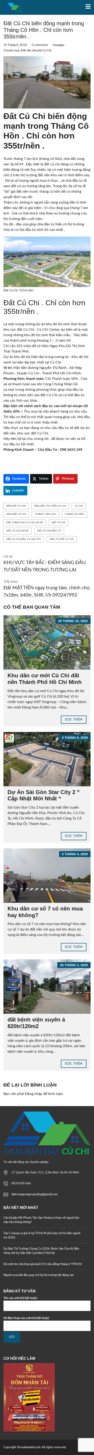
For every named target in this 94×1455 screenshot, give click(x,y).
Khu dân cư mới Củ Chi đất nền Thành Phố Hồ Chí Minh (45, 678)
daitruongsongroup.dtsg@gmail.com (34, 1194)
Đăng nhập (33, 1094)
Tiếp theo (47, 589)
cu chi (79, 506)
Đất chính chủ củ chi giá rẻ (24, 522)
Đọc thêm (73, 719)
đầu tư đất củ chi (62, 539)
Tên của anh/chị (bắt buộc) (20, 1298)
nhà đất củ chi (16, 514)
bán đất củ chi (16, 506)
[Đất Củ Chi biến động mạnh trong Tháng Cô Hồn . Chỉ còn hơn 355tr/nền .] (47, 82)
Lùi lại (44, 563)
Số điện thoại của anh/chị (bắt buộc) (26, 1318)
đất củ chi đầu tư (49, 531)
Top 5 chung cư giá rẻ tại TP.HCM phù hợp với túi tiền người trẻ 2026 (41, 1235)
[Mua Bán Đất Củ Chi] (11, 7)
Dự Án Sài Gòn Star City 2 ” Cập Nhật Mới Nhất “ (44, 795)
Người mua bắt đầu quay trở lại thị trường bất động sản (38, 1275)
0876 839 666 (21, 1183)
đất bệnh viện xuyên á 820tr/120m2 (36, 1022)
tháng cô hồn (74, 514)
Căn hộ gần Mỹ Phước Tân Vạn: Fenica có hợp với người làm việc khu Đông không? (41, 1220)
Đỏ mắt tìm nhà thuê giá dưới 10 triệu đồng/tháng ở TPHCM (42, 1264)
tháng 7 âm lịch (45, 514)
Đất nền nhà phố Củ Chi (36, 50)
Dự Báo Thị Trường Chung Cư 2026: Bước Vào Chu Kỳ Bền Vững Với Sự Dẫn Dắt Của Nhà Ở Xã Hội (41, 1251)
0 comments (40, 45)
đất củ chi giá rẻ (17, 531)
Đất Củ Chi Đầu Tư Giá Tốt (23, 539)
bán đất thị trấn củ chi (50, 506)
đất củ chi (58, 522)
